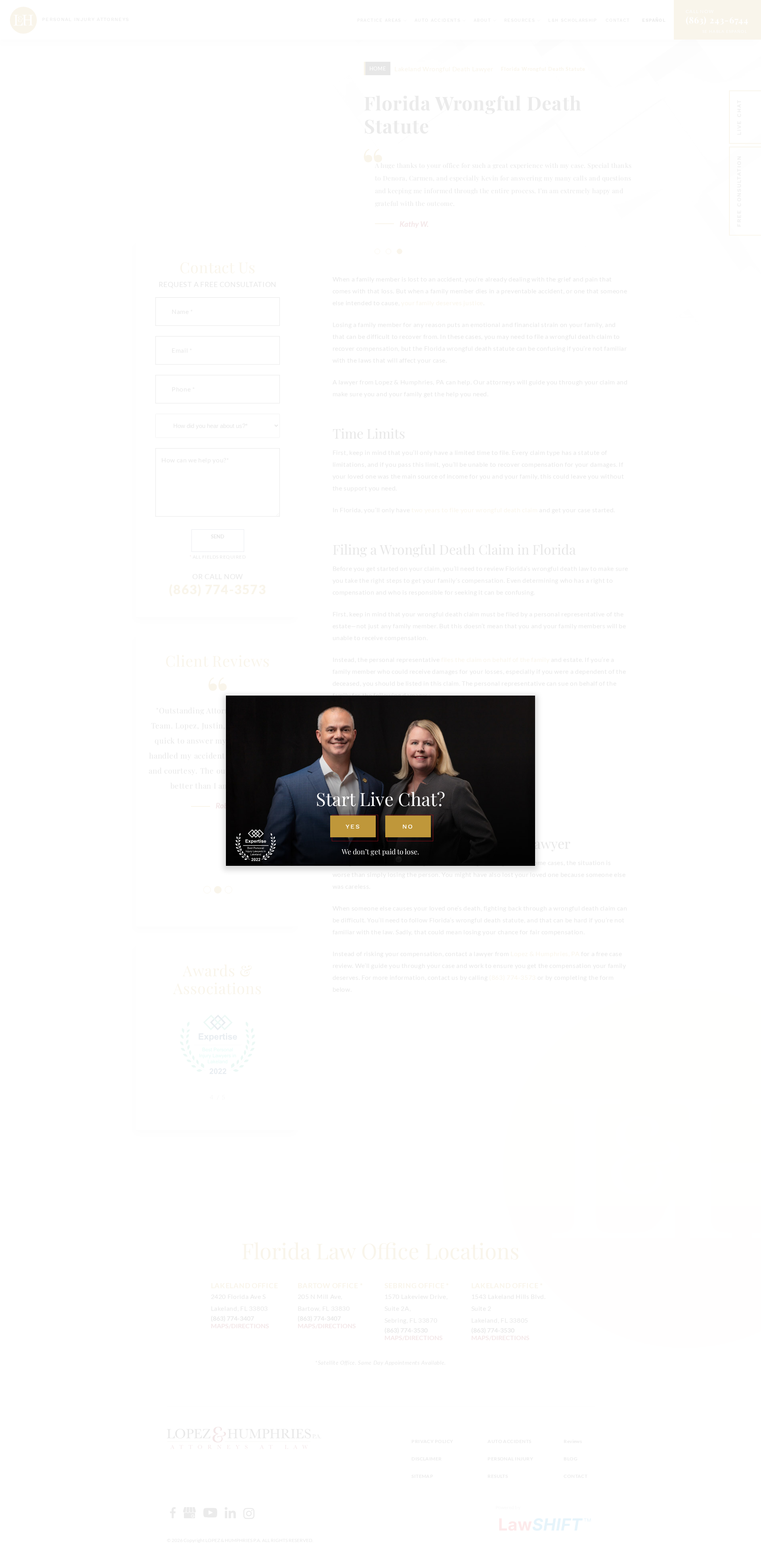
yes (353, 826)
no (407, 826)
